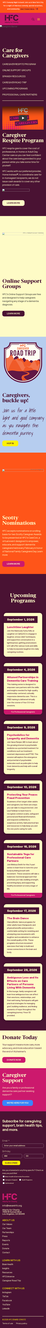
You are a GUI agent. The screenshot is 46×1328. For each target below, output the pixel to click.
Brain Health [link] (7, 1264)
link (5, 614)
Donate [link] (5, 1248)
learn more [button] (13, 203)
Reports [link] (6, 1240)
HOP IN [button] (10, 443)
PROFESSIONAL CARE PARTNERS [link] (19, 94)
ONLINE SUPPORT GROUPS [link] (16, 70)
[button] (23, 6)
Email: (5, 1141)
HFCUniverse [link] (8, 1276)
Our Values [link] (7, 1224)
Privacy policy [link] (21, 1323)
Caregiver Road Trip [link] (11, 1281)
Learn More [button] (13, 313)
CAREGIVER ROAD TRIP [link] (14, 82)
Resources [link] (7, 1272)
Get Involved (9, 1183)
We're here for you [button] (17, 1103)
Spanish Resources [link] (14, 76)
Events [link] (5, 1244)
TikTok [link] (5, 1296)
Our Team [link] (6, 1228)
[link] (12, 19)
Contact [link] (6, 1252)
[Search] (33, 19)
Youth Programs (27, 1180)
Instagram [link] (6, 1292)
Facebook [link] (7, 1300)
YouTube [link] (6, 1305)
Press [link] (5, 1236)
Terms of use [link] (7, 1323)
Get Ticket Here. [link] (27, 9)
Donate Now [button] (14, 1060)
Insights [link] (5, 1268)
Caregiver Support (11, 1180)
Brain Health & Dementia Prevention (17, 1176)
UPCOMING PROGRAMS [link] (15, 88)
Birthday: (6, 1151)
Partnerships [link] (8, 1232)
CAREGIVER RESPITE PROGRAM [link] (19, 64)
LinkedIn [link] (6, 1309)
